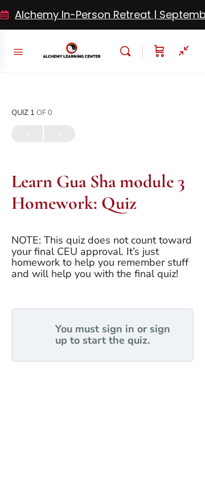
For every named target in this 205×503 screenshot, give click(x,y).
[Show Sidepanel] (181, 51)
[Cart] (159, 51)
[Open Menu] (18, 50)
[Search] (128, 51)
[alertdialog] (102, 15)
